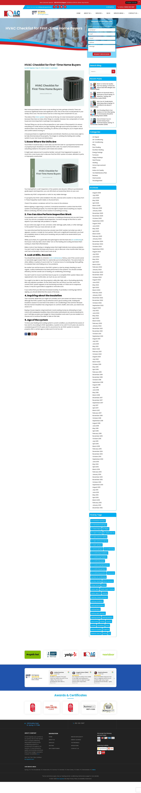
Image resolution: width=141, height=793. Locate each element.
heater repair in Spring (107, 589)
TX (109, 633)
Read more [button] (53, 683)
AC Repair (96, 137)
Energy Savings (97, 152)
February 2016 (97, 433)
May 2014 (95, 464)
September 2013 (98, 485)
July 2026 (96, 195)
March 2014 (96, 469)
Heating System (96, 617)
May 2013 (95, 495)
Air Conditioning (98, 139)
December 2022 (98, 298)
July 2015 (95, 441)
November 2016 (98, 415)
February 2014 (97, 472)
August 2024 (97, 252)
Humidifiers (100, 625)
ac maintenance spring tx (98, 525)
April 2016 (96, 431)
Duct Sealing (97, 147)
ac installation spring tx (98, 521)
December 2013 (98, 477)
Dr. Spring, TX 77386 (33, 725)
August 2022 (97, 308)
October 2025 (97, 218)
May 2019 (95, 367)
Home (78, 13)
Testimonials (75, 742)
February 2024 (97, 267)
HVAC (47, 68)
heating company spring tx (99, 597)
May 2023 (96, 285)
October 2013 (97, 482)
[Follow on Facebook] (54, 6)
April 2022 (96, 318)
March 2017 (96, 410)
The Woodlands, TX (36, 770)
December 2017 (98, 398)
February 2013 (97, 502)
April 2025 (96, 231)
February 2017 (97, 413)
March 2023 (96, 290)
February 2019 (97, 372)
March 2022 (96, 321)
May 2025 (96, 229)
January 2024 (97, 269)
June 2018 (96, 390)
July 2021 (95, 341)
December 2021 (98, 328)
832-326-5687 (79, 723)
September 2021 (98, 336)
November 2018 (98, 377)
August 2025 (97, 223)
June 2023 (96, 282)
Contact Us (133, 13)
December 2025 (98, 213)
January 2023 (97, 295)
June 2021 (96, 344)
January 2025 (97, 239)
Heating (95, 163)
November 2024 (98, 244)
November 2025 (98, 216)
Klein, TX (79, 770)
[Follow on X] (57, 6)
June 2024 (96, 257)
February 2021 (97, 351)
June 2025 (96, 226)
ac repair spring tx (96, 545)
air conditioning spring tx (98, 569)
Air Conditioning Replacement (100, 565)
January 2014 (97, 474)
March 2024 (96, 264)
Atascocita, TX (47, 770)
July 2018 (95, 387)
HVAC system (40, 117)
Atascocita (111, 573)
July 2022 (96, 310)
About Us (87, 13)
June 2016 (96, 426)
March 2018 (96, 395)
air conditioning (76, 240)
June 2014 (96, 462)
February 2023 (97, 293)
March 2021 (96, 349)
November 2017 (98, 400)
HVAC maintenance (55, 258)
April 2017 (96, 408)
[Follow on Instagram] (65, 6)
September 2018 (98, 382)
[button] (40, 13)
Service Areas (118, 13)
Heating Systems (107, 617)
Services (99, 13)
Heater (104, 585)
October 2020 (97, 354)
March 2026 (96, 205)
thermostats (97, 178)
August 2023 (97, 280)
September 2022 (98, 305)
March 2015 (96, 446)
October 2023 (97, 277)
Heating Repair (95, 609)
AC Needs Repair (96, 529)
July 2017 (95, 405)
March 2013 (96, 500)
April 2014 (96, 467)
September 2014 (98, 459)
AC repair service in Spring (99, 537)
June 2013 (96, 492)
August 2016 (96, 423)
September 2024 (98, 249)
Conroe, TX (55, 770)
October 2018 (97, 380)
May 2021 (95, 346)
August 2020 (97, 357)
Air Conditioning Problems (99, 557)
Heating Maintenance (97, 605)
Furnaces (96, 155)
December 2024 (98, 241)
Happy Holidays (98, 157)
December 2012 (98, 508)
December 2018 (98, 374)
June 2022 (96, 313)
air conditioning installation (99, 553)
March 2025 (96, 234)
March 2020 (96, 362)
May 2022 (96, 316)
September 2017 (98, 403)
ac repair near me (109, 533)
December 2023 (98, 272)
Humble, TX (63, 770)
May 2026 (96, 200)
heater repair (95, 589)
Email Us (111, 7)
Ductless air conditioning (98, 577)
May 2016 (95, 428)
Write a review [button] (35, 679)
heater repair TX (96, 593)
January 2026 (97, 211)
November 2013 (98, 479)
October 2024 (97, 246)
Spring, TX (27, 770)
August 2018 (96, 385)
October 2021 (97, 333)
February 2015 (97, 449)
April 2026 (96, 203)
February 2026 (97, 208)
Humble (93, 625)
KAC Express (31, 68)
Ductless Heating (98, 150)
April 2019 (96, 369)
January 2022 (97, 326)
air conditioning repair (97, 561)
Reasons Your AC (96, 633)
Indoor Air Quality (98, 170)
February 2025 (97, 236)
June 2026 (96, 198)
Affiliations (75, 745)
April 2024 (96, 262)
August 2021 (96, 339)
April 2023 (96, 287)
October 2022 (97, 303)
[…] (38, 754)
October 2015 (97, 438)
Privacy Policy (74, 779)
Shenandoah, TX (86, 770)
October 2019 (97, 364)
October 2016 (97, 418)
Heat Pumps (96, 160)
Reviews (95, 175)
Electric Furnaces (108, 581)
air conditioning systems (98, 573)
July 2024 (96, 254)
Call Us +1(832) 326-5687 (126, 7)
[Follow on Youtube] (61, 6)
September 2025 (98, 221)
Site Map (66, 779)
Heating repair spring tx (98, 613)
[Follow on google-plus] (32, 334)
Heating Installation (97, 601)
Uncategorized (97, 180)
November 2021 (98, 331)
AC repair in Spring (96, 533)
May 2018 (95, 392)
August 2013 (96, 487)
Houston (108, 621)
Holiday (102, 621)
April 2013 (96, 497)
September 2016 (98, 421)
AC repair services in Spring (99, 541)
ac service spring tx (97, 549)
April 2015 (96, 444)
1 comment (54, 68)
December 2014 (98, 451)
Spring (105, 633)
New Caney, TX (71, 770)
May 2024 (96, 259)
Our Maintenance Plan (100, 173)
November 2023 (98, 275)
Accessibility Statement (85, 779)
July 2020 (96, 359)
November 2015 (98, 436)
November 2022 (98, 300)
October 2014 (97, 456)
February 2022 (97, 323)
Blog (108, 13)
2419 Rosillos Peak (33, 723)
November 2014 (98, 454)
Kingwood (106, 629)
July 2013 (95, 490)
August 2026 (97, 193)
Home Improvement (99, 165)
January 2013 (97, 505)
